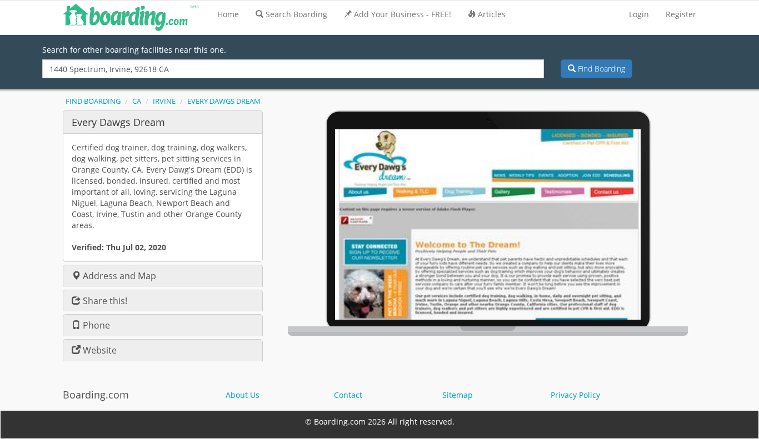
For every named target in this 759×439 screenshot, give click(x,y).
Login (639, 14)
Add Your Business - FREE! (402, 14)
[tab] (163, 121)
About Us (242, 395)
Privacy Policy (575, 395)
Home (228, 14)
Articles (492, 14)
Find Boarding (600, 68)
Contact (348, 395)
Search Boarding (296, 14)
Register (681, 14)
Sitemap (457, 395)
